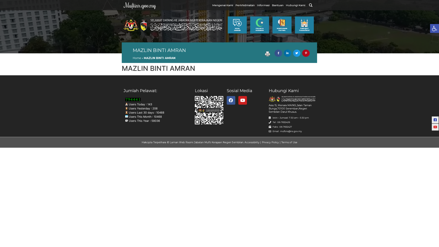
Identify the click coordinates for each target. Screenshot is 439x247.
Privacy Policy (270, 142)
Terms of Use (289, 142)
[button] (434, 28)
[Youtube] (242, 100)
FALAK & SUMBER (260, 29)
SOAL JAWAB (237, 29)
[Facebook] (231, 100)
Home (137, 58)
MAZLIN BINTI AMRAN (159, 50)
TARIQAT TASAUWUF (304, 29)
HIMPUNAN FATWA (282, 29)
